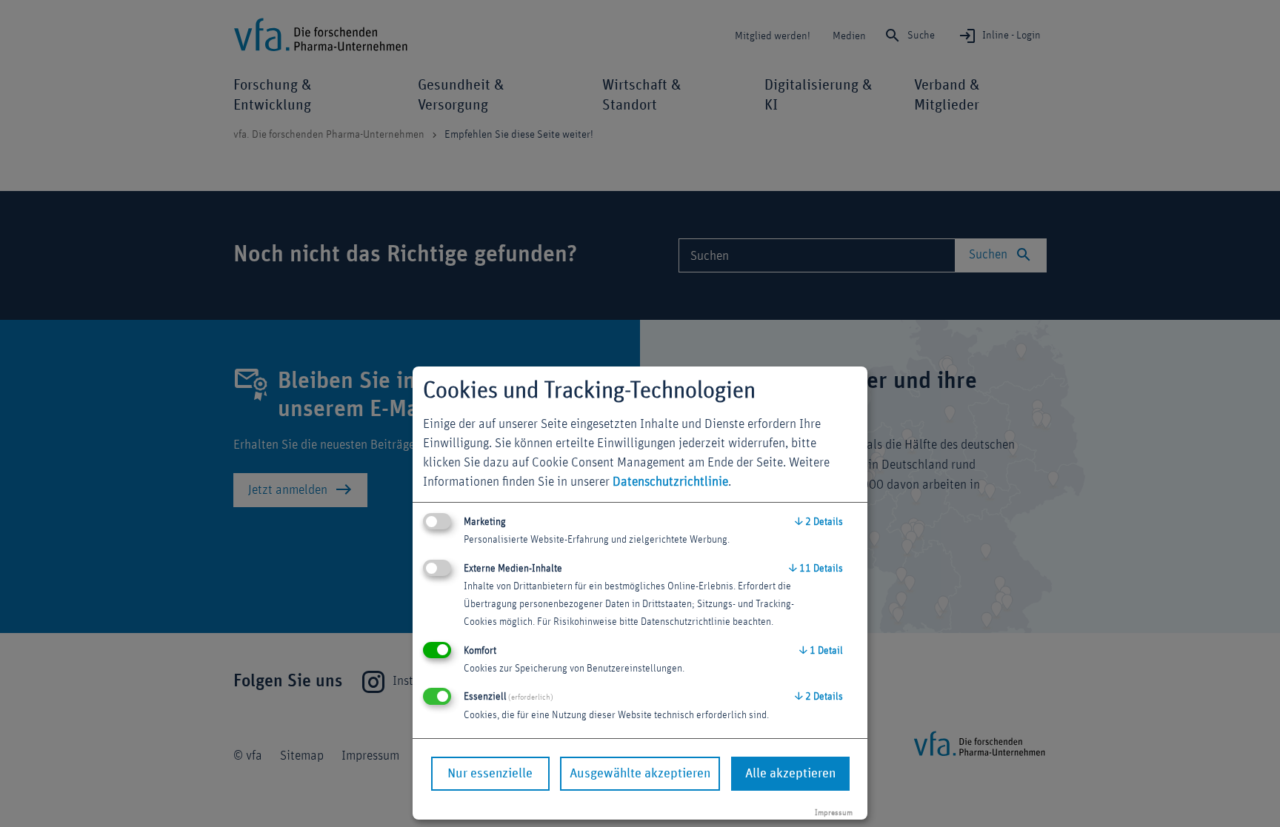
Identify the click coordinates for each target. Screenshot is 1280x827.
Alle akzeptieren (790, 773)
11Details (816, 568)
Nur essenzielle (490, 773)
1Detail (821, 651)
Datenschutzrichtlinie (670, 482)
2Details (819, 522)
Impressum (834, 812)
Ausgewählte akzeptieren (640, 773)
